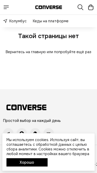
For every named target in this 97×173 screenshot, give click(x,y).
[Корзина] (91, 7)
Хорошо (27, 162)
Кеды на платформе (51, 21)
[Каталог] (6, 7)
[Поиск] (80, 7)
